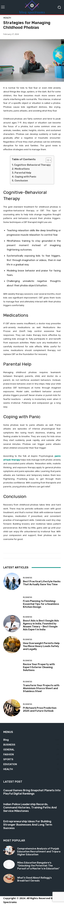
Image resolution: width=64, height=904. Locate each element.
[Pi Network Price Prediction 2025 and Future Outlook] (12, 707)
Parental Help (23, 172)
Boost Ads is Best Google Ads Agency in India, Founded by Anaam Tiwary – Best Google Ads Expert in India (41, 625)
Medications (22, 168)
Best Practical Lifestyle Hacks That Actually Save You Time (42, 583)
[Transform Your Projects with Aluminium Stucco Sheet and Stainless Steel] (12, 686)
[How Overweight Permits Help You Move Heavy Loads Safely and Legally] (12, 644)
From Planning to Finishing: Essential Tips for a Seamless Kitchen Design (41, 604)
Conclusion (21, 180)
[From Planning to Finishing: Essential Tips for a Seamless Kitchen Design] (12, 602)
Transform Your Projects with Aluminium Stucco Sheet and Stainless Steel (41, 688)
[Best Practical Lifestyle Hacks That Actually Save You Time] (12, 581)
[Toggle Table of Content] (47, 160)
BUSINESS (27, 578)
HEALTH (7, 18)
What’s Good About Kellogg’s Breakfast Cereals (34, 879)
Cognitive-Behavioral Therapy (32, 164)
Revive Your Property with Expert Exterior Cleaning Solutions (39, 667)
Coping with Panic (26, 176)
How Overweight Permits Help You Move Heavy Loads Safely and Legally (41, 646)
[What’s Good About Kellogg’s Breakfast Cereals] (9, 878)
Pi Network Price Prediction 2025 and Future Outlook (39, 709)
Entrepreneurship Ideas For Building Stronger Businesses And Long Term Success (27, 825)
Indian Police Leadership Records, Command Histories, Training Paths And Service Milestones (30, 807)
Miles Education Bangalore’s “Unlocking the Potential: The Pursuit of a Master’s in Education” (38, 865)
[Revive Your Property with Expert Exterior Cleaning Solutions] (12, 665)
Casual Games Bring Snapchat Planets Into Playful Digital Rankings (32, 792)
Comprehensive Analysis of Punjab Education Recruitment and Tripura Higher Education (38, 851)
